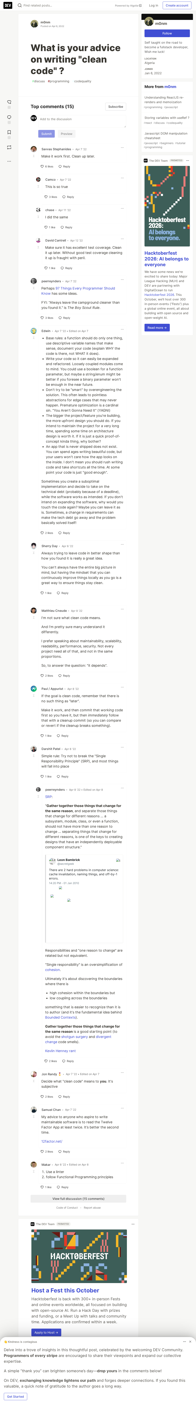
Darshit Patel (51, 749)
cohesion (52, 970)
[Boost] (9, 147)
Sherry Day (50, 546)
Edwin (46, 331)
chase (49, 210)
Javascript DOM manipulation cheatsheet (165, 140)
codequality (81, 81)
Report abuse (92, 1207)
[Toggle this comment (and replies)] (34, 156)
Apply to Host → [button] (46, 1332)
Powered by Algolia (127, 5)
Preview (66, 134)
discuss (38, 81)
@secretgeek (65, 863)
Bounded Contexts (60, 1017)
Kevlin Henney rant (60, 1051)
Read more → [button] (157, 328)
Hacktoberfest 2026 (159, 295)
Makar (46, 1165)
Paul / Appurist (52, 689)
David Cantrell (55, 240)
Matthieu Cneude (54, 611)
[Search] (20, 5)
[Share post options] (9, 161)
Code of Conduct (67, 1207)
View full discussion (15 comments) (78, 1199)
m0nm (45, 22)
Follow (167, 33)
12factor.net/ (51, 1141)
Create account (177, 5)
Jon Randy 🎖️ (52, 1074)
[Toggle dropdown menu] (122, 147)
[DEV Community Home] (8, 5)
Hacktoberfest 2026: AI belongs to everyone (167, 258)
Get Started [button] (15, 1396)
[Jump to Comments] (9, 119)
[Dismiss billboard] (190, 1342)
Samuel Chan (51, 1110)
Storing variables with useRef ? (166, 120)
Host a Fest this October (65, 1290)
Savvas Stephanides (56, 149)
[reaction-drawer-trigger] (9, 104)
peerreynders (51, 281)
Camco (50, 179)
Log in (153, 5)
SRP (48, 797)
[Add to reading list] (9, 134)
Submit (46, 134)
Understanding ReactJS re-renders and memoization (164, 102)
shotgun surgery (74, 1037)
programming (58, 81)
